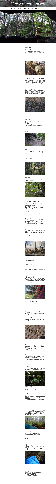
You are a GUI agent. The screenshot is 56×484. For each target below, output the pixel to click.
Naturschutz (24, 8)
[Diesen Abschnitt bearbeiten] (29, 211)
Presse (36, 8)
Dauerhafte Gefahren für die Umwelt (30, 59)
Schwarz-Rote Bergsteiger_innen (30, 3)
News (11, 8)
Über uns (15, 8)
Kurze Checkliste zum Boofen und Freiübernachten (32, 57)
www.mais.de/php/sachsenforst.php (31, 274)
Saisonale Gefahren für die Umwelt (30, 58)
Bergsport (19, 8)
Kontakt (32, 8)
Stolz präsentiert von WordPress (14, 482)
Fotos (28, 8)
